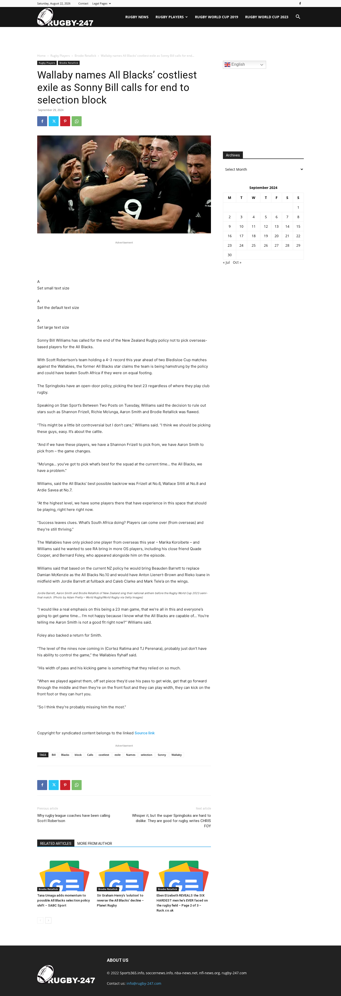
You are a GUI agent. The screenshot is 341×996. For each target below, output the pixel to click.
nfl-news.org (209, 973)
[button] (298, 17)
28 (287, 245)
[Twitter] (54, 121)
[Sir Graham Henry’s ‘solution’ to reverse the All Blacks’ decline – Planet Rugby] (124, 872)
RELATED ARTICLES (55, 844)
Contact (83, 3)
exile (118, 755)
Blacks (65, 755)
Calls (90, 755)
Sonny (162, 755)
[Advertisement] (170, 40)
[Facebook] (300, 3)
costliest (104, 755)
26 (266, 245)
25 (254, 245)
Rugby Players (170, 16)
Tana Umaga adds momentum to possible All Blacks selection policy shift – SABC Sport (63, 900)
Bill (54, 755)
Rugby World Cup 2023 (266, 16)
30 (230, 254)
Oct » (237, 262)
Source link (145, 733)
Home (41, 55)
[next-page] (48, 920)
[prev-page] (40, 920)
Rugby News (137, 16)
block (78, 755)
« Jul (226, 262)
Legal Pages (99, 3)
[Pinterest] (65, 121)
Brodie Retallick (85, 55)
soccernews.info (159, 973)
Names (130, 755)
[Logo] (65, 17)
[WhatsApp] (77, 121)
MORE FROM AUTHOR (94, 844)
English (237, 64)
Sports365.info (132, 973)
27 (277, 245)
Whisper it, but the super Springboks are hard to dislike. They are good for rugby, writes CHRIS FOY (171, 820)
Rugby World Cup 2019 (216, 16)
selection (146, 755)
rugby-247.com (234, 973)
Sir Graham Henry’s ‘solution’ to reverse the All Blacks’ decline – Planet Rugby (120, 900)
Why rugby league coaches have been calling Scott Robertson (73, 818)
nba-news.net (185, 973)
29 (298, 245)
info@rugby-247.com (144, 983)
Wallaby (176, 755)
